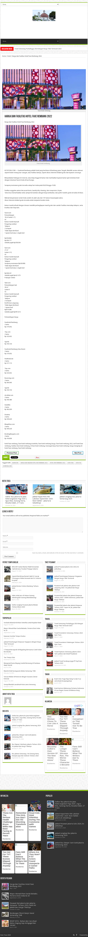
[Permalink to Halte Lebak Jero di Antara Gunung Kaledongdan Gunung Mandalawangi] (7, 598)
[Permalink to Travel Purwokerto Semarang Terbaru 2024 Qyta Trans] (50, 635)
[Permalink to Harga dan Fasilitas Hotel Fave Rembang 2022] (5, 886)
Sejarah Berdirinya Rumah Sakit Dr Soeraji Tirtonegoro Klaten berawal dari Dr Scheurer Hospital (26, 578)
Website (5, 547)
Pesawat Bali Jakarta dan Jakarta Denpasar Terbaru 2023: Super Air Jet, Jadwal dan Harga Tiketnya (68, 607)
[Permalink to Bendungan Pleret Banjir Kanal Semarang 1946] (5, 914)
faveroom (15, 462)
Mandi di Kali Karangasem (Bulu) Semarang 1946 (20, 671)
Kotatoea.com (7, 466)
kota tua (78, 462)
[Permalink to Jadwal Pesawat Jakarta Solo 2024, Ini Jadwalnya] (50, 569)
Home (4, 56)
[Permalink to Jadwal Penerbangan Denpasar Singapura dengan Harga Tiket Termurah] (50, 578)
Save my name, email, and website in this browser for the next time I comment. (58, 553)
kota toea (70, 462)
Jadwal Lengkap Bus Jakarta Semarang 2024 (70, 498)
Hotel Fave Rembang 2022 (57, 462)
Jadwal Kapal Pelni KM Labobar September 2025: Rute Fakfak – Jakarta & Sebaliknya (43, 500)
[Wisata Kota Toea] (44, 19)
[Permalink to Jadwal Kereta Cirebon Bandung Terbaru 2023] (7, 588)
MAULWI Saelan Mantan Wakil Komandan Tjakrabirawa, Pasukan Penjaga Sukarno (41, 49)
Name (5, 536)
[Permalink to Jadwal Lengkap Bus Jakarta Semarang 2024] (71, 489)
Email (4, 541)
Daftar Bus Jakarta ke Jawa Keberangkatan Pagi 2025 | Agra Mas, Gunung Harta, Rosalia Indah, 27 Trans (16, 500)
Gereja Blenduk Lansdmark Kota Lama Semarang (20, 684)
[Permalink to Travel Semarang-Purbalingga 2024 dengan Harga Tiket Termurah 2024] (50, 626)
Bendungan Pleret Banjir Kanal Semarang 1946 (22, 914)
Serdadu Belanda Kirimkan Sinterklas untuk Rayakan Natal (22, 622)
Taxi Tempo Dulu (9, 657)
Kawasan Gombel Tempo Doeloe (14, 636)
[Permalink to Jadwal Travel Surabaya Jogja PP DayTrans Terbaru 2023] (50, 663)
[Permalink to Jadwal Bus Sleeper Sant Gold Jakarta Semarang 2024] (7, 737)
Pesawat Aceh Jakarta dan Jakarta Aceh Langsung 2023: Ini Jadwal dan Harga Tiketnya (67, 588)
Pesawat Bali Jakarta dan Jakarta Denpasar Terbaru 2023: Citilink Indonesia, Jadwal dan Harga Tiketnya (68, 597)
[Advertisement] (44, 31)
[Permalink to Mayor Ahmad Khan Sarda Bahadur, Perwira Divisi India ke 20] (5, 896)
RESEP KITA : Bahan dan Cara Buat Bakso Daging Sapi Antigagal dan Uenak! (23, 923)
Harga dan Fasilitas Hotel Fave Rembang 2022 (34, 462)
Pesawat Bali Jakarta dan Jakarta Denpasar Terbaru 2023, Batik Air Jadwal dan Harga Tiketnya (23, 905)
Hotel (9, 56)
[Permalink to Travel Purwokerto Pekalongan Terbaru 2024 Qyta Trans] (50, 645)
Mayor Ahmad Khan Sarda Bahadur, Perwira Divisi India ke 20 (24, 895)
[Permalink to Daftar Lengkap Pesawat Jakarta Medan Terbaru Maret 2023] (7, 607)
